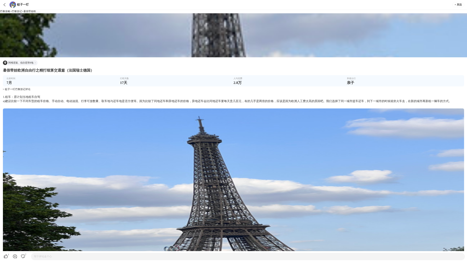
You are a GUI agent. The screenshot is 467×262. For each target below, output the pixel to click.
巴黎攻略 (5, 11)
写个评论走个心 (43, 256)
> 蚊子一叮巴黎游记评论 (16, 89)
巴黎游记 (17, 11)
